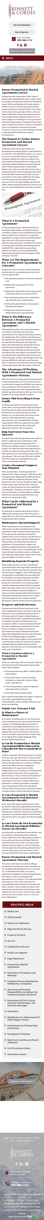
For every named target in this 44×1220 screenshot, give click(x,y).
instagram (25, 45)
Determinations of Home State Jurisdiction (22, 1026)
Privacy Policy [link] (32, 1200)
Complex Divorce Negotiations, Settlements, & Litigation (22, 982)
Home (6, 1138)
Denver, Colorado (11, 129)
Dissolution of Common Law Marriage (21, 974)
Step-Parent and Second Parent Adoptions (22, 1041)
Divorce (11, 940)
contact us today (29, 894)
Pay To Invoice (22, 32)
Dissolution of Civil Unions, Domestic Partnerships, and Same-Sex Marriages (21, 1003)
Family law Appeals (17, 952)
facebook (17, 45)
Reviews (19, 1141)
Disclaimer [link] (10, 1200)
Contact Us (28, 1141)
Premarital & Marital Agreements (17, 965)
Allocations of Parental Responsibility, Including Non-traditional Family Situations (22, 992)
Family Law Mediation (18, 923)
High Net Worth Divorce (19, 929)
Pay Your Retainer (21, 25)
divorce (36, 117)
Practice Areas (25, 1138)
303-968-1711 (24, 40)
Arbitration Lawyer (17, 1054)
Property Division (16, 935)
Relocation (12, 1011)
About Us (13, 1138)
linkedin (21, 45)
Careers (36, 1138)
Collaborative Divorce (18, 946)
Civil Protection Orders (19, 1048)
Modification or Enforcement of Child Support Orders (23, 1018)
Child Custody (14, 917)
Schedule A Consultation (21, 51)
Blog (13, 1141)
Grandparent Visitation (18, 1033)
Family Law (13, 911)
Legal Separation (15, 958)
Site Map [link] (20, 1200)
